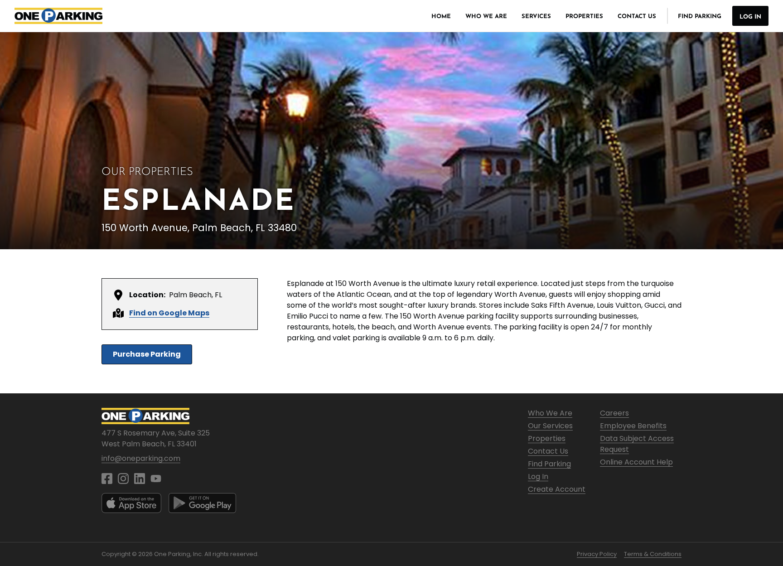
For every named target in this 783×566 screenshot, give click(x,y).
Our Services (550, 426)
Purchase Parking (147, 354)
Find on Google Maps (169, 313)
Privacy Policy (597, 554)
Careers (614, 413)
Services (536, 16)
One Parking (58, 16)
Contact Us (637, 16)
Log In (750, 17)
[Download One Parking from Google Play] (202, 503)
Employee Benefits (633, 426)
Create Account (556, 489)
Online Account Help (636, 462)
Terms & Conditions (653, 554)
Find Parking (699, 16)
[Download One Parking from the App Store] (131, 503)
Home (441, 16)
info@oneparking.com (141, 458)
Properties (584, 16)
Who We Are (486, 16)
